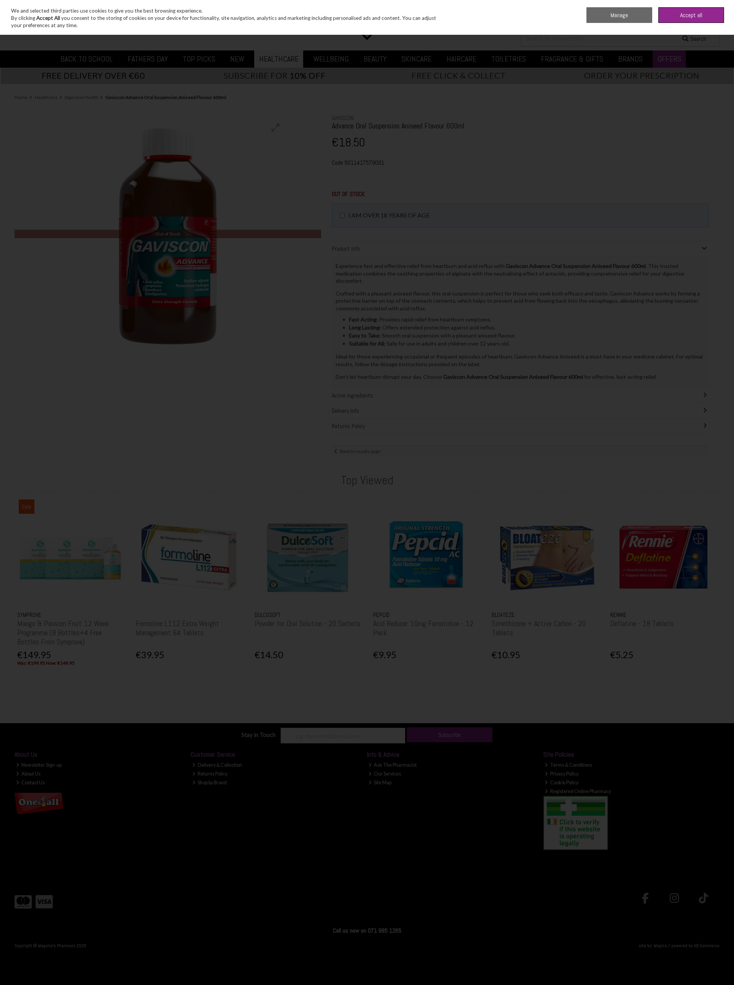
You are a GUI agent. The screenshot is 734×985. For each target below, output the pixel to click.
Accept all (691, 15)
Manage (619, 15)
